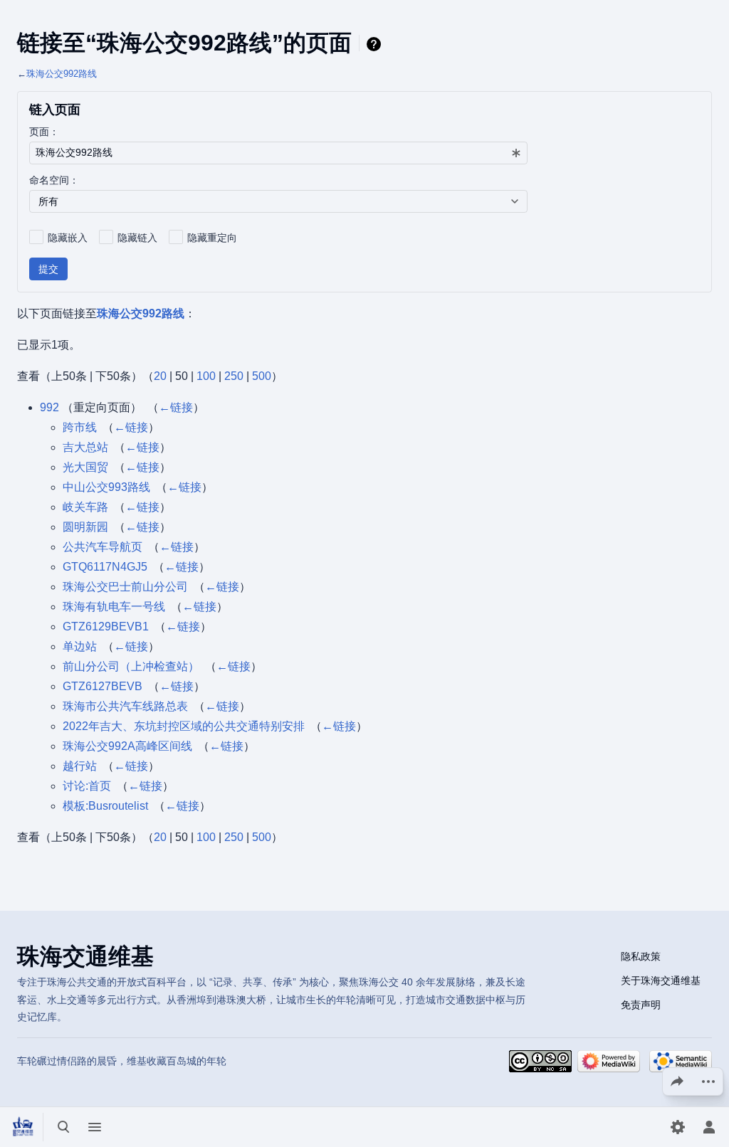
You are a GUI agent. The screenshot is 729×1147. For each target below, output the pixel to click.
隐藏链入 (137, 237)
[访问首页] (23, 1127)
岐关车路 (85, 507)
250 (233, 376)
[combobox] (278, 153)
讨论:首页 (87, 786)
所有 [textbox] (48, 201)
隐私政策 (641, 956)
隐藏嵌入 (68, 237)
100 (206, 376)
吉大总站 (85, 447)
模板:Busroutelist (105, 806)
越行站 (80, 766)
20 (160, 376)
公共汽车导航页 (102, 547)
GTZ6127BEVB (102, 686)
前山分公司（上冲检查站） (131, 666)
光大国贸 (85, 467)
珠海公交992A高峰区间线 (127, 746)
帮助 (375, 44)
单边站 (80, 646)
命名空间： (54, 180)
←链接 (176, 407)
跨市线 (80, 427)
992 (49, 407)
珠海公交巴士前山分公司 (125, 587)
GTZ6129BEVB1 (106, 626)
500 (261, 376)
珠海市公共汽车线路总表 (125, 706)
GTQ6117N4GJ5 (105, 567)
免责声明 (641, 1004)
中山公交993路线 (106, 487)
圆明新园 (85, 527)
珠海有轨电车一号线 (114, 607)
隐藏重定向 (212, 237)
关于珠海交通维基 (661, 980)
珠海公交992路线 (61, 73)
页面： (44, 131)
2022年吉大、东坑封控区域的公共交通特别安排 (184, 726)
